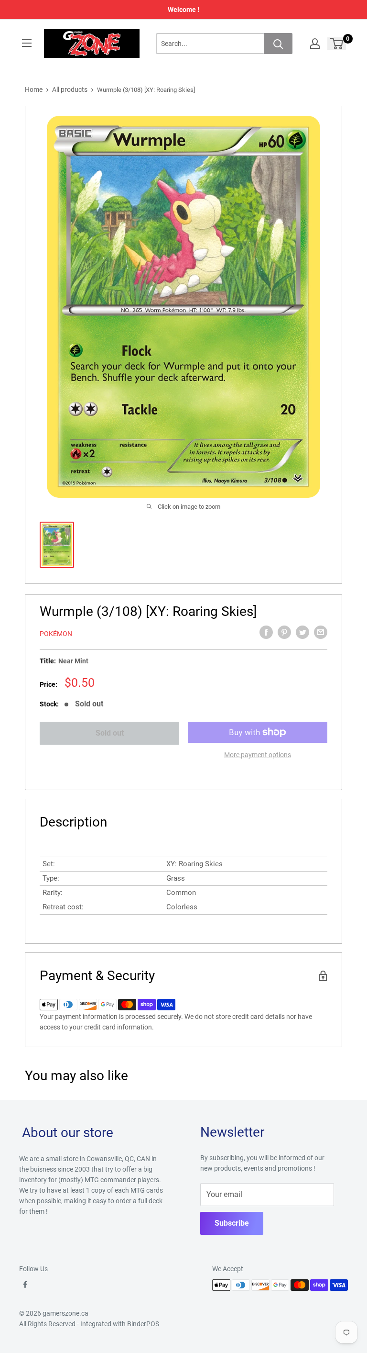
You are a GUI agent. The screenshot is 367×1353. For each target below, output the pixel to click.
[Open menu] (26, 43)
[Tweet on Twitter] (302, 632)
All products (69, 89)
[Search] (278, 43)
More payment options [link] (257, 755)
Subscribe (232, 1223)
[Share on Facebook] (266, 632)
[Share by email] (320, 632)
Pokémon (56, 633)
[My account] (315, 43)
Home (34, 89)
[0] (337, 43)
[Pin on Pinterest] (284, 632)
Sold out (110, 733)
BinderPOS (143, 1324)
